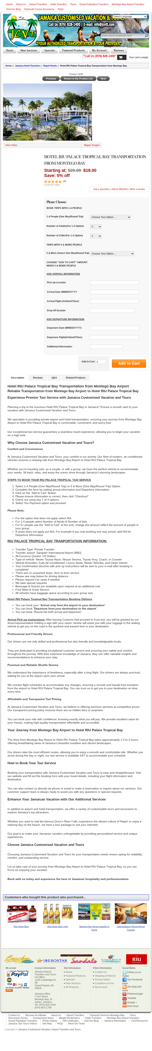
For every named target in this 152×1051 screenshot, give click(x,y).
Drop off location (56, 310)
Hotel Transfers (58, 4)
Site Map (47, 1023)
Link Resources (139, 1020)
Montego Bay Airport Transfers (128, 4)
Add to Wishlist (119, 189)
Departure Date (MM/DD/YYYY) (64, 328)
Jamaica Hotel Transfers (27, 66)
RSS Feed (132, 1006)
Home (9, 4)
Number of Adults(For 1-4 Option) (65, 226)
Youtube (131, 998)
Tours (73, 4)
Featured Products (72, 49)
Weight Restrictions (69, 1018)
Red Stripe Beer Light (58, 926)
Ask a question (101, 189)
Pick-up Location (56, 282)
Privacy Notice (102, 979)
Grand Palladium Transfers (94, 4)
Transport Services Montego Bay (106, 1015)
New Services (27, 49)
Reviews (117, 49)
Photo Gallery (50, 1020)
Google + (132, 1002)
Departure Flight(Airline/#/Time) (64, 337)
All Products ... (73, 987)
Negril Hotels (50, 66)
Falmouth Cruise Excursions (39, 9)
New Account (141, 42)
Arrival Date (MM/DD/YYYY (62, 292)
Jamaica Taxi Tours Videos (22, 1023)
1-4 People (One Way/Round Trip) (65, 216)
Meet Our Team (76, 1023)
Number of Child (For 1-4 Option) (65, 235)
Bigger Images (92, 145)
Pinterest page (135, 993)
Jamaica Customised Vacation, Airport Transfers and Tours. (49, 1029)
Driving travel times (43, 1018)
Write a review (137, 189)
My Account (97, 49)
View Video (11, 145)
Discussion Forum (18, 1018)
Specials (48, 49)
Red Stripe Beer (21, 926)
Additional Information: (59, 346)
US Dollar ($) (86, 35)
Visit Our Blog (13, 9)
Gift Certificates (71, 1020)
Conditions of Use (104, 983)
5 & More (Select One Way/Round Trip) (68, 253)
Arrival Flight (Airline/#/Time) (63, 301)
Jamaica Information (115, 1020)
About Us (21, 4)
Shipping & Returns (105, 975)
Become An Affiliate (36, 1015)
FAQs (61, 9)
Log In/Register (93, 42)
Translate (139, 20)
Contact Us (101, 972)
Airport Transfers (38, 4)
